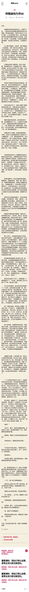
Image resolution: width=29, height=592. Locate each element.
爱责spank (14, 3)
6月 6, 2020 (20, 17)
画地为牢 (6, 529)
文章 (14, 10)
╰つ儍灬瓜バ (11, 17)
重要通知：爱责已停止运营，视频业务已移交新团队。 (7, 552)
